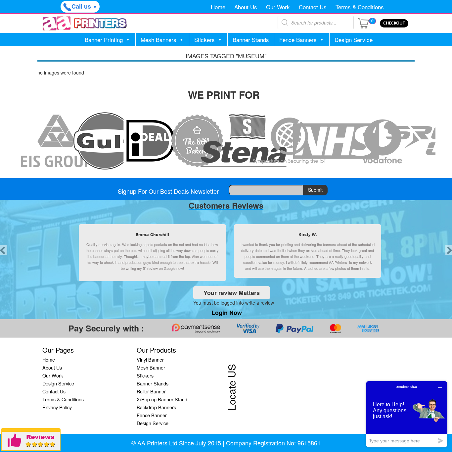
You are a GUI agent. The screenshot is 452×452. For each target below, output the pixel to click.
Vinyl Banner (150, 359)
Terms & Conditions (360, 7)
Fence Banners (298, 39)
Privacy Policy (57, 407)
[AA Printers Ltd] (84, 23)
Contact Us (313, 7)
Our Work (278, 7)
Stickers (204, 39)
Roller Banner (151, 391)
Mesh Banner (151, 367)
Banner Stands (251, 39)
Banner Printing (104, 39)
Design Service (354, 39)
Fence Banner (152, 415)
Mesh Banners (158, 39)
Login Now (226, 312)
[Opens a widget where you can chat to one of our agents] (407, 414)
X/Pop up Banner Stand (162, 399)
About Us (245, 7)
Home (218, 7)
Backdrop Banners (156, 407)
